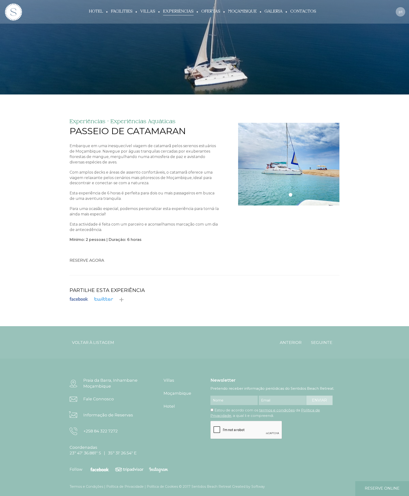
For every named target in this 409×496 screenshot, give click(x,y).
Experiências (178, 11)
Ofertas (210, 11)
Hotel (96, 11)
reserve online (382, 488)
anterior (291, 342)
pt (401, 11)
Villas (147, 11)
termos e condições (277, 410)
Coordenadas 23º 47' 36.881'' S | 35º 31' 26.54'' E (103, 450)
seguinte (321, 342)
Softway (258, 486)
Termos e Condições (86, 486)
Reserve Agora (87, 260)
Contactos (303, 11)
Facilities (122, 11)
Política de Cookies (162, 486)
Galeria (274, 11)
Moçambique (242, 11)
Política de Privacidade (125, 486)
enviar (319, 400)
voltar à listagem (93, 342)
